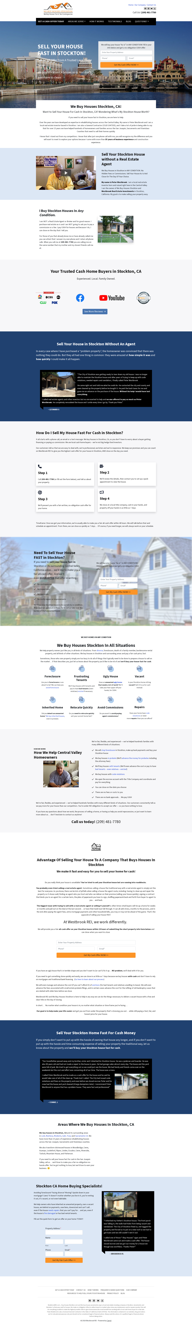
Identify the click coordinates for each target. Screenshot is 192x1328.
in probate (112, 758)
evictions (96, 985)
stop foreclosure (108, 750)
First (46, 1245)
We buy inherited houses (55, 716)
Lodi (43, 1136)
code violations (118, 774)
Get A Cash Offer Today (64, 1290)
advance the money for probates (135, 758)
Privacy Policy (113, 1293)
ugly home (118, 682)
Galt (64, 1136)
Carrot (109, 1320)
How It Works (96, 21)
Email (67, 1250)
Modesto (57, 1136)
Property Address (53, 1228)
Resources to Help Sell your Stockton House (86, 1293)
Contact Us (151, 5)
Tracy (69, 1136)
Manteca (49, 1136)
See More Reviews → (95, 311)
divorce (100, 650)
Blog (128, 21)
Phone (48, 1250)
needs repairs (53, 1210)
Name (47, 1237)
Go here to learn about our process (89, 979)
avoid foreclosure (52, 687)
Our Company (140, 5)
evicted (80, 691)
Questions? (141, 21)
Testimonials (115, 21)
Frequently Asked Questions (112, 1290)
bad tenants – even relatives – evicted (111, 769)
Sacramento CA (81, 1136)
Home (130, 5)
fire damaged (49, 1213)
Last (66, 1245)
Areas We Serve (76, 21)
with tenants (114, 766)
